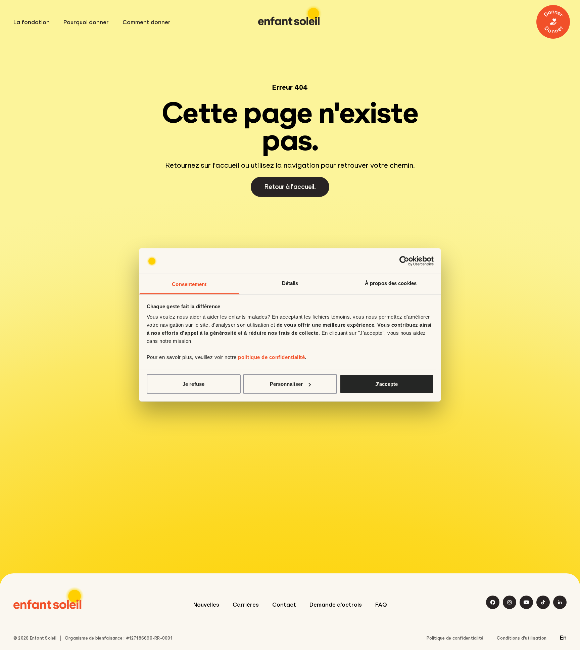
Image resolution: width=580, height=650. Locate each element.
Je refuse (193, 384)
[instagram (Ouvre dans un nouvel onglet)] (509, 602)
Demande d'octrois (335, 605)
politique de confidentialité (271, 357)
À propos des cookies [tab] (391, 283)
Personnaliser (286, 384)
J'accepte (386, 384)
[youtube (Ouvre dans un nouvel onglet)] (526, 602)
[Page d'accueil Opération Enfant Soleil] (48, 598)
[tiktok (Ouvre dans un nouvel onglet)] (543, 602)
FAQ (381, 605)
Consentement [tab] (189, 284)
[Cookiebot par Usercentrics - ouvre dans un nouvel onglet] (404, 261)
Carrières (246, 605)
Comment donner (147, 22)
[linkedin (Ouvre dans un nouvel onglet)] (560, 602)
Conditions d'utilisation (521, 638)
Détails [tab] (290, 283)
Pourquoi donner (86, 22)
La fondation (31, 22)
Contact (284, 605)
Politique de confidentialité (455, 638)
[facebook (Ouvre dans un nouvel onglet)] (492, 602)
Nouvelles (206, 605)
